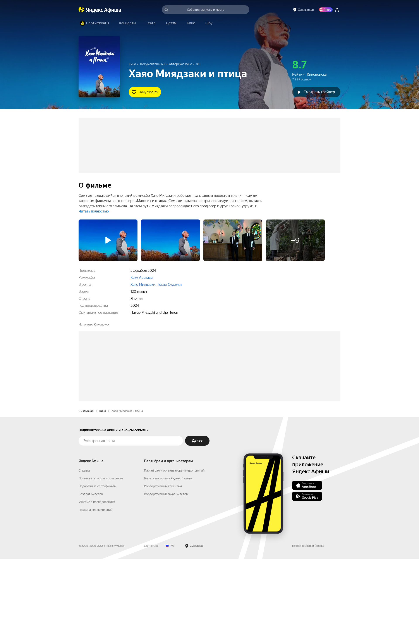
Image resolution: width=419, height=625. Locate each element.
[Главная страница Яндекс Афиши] (81, 9)
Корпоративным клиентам (163, 552)
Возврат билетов (91, 560)
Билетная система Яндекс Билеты (168, 544)
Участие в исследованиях (97, 568)
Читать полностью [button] (94, 211)
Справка (84, 536)
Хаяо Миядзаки (143, 284)
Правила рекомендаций (95, 576)
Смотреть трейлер (319, 92)
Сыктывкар (86, 477)
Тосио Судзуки (169, 284)
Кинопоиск (101, 324)
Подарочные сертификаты (97, 552)
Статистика (151, 612)
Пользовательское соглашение (101, 544)
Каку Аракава (142, 277)
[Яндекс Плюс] (326, 9)
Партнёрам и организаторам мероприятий (174, 536)
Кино (102, 477)
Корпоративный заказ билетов (166, 560)
